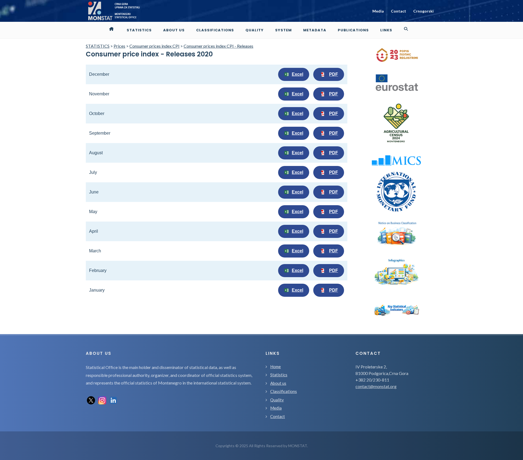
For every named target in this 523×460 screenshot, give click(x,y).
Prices (119, 46)
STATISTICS (98, 46)
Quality (277, 399)
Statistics (278, 374)
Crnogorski (423, 11)
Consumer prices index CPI (154, 46)
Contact (398, 11)
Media (378, 11)
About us (278, 383)
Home (275, 366)
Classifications (283, 391)
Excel (297, 74)
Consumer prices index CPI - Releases (218, 46)
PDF (333, 74)
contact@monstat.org (376, 386)
